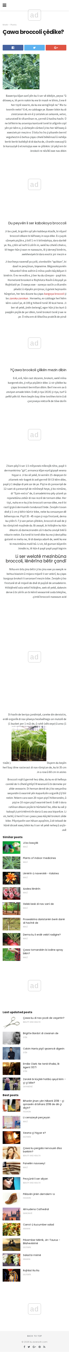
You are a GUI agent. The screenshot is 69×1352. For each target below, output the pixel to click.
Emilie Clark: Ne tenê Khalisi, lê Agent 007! (41, 1065)
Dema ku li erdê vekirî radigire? (42, 934)
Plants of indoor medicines (39, 858)
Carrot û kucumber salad (38, 1224)
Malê (5, 24)
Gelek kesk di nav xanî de (38, 904)
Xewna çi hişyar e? (34, 1133)
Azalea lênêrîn (31, 889)
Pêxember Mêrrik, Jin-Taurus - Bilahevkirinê (41, 1241)
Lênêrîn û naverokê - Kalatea (41, 873)
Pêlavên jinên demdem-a (39, 1194)
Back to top (34, 1336)
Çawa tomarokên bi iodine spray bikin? (43, 951)
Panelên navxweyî (34, 1163)
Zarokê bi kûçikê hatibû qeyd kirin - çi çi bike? (44, 1080)
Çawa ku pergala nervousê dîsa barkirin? (42, 1149)
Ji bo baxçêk (30, 843)
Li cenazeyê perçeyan (36, 1117)
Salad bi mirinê (32, 1255)
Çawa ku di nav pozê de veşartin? (43, 1018)
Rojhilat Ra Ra (31, 1270)
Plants (13, 24)
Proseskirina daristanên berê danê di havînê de (44, 921)
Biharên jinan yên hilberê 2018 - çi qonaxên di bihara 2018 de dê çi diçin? (43, 1104)
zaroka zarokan (18, 298)
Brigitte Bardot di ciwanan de (40, 1033)
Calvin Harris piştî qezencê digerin (43, 1048)
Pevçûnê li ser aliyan (35, 1178)
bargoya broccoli (54, 293)
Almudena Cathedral (36, 1209)
